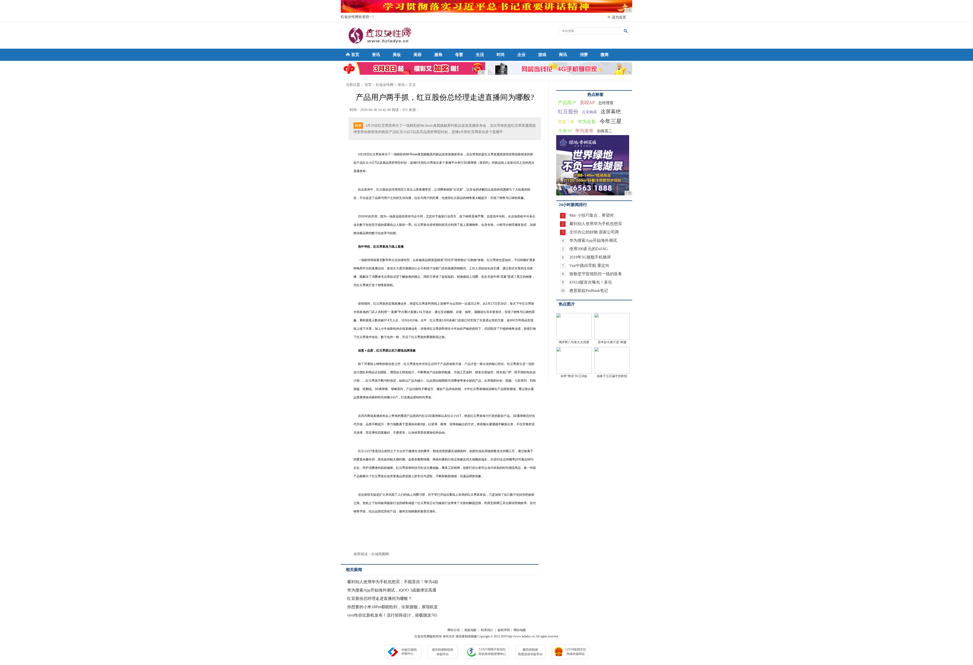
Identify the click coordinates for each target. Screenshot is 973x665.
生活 (480, 54)
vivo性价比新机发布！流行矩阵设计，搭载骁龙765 (392, 615)
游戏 (542, 54)
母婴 (459, 54)
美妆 (397, 54)
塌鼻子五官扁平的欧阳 (612, 376)
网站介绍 (453, 630)
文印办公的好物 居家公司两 (594, 232)
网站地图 (520, 630)
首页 (355, 54)
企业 (521, 54)
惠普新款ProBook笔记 (588, 290)
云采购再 (589, 112)
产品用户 (567, 102)
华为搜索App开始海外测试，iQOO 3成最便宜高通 (391, 590)
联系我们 (487, 630)
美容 (418, 54)
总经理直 (605, 103)
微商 (605, 54)
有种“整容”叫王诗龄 (573, 376)
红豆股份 (568, 111)
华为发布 (584, 130)
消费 (584, 54)
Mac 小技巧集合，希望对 (591, 215)
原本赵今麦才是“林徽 (612, 342)
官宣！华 (566, 122)
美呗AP (587, 102)
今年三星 (611, 121)
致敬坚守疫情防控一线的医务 (595, 274)
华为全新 (587, 121)
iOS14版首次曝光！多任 (590, 282)
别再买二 (604, 131)
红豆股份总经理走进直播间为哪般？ (379, 598)
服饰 (438, 54)
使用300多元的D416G (588, 249)
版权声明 (504, 630)
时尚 (501, 54)
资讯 (376, 54)
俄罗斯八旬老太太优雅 (574, 342)
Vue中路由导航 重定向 (589, 265)
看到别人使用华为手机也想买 (595, 223)
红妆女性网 (385, 85)
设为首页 (619, 17)
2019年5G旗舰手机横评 (590, 257)
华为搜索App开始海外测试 (593, 240)
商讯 (563, 54)
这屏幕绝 (611, 111)
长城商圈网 (380, 554)
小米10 (565, 130)
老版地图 (470, 630)
